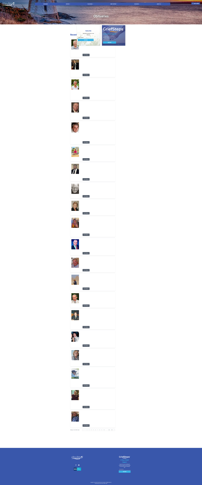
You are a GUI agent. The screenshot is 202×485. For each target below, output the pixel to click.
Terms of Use (101, 483)
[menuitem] (46, 4)
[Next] (114, 430)
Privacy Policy (97, 483)
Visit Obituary (86, 55)
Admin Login (105, 483)
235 (111, 429)
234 (109, 429)
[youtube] (79, 465)
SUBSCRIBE (109, 42)
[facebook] (76, 465)
